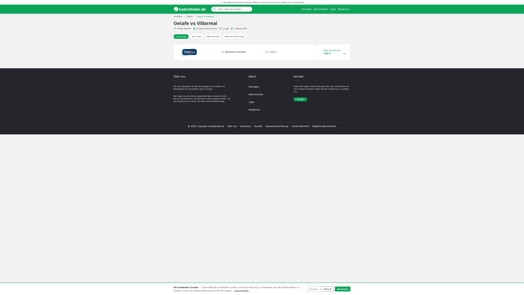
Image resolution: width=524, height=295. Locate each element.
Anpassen (313, 289)
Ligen (333, 9)
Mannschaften (321, 9)
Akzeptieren (342, 289)
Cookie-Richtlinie (300, 126)
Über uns (232, 126)
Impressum (245, 126)
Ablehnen (327, 289)
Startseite (306, 9)
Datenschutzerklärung (277, 126)
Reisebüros (343, 9)
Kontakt (300, 99)
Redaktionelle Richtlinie (324, 126)
